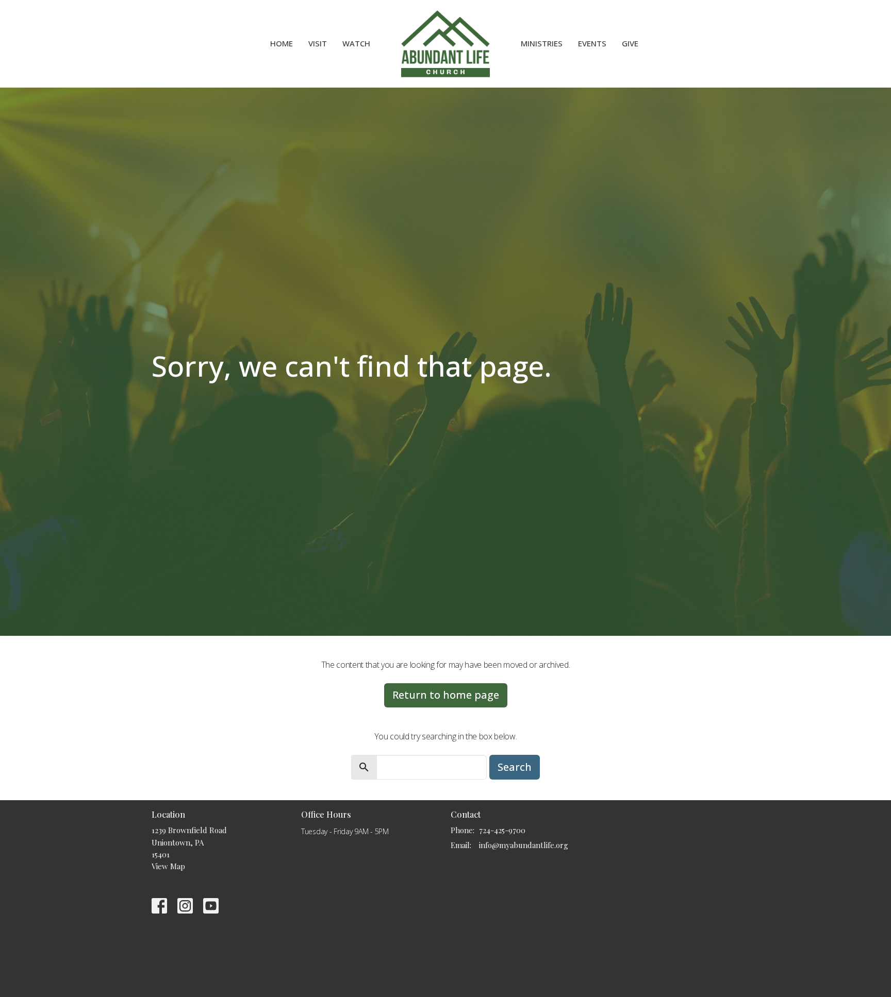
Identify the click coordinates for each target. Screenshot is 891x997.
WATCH (356, 43)
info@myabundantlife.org (523, 845)
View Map (168, 866)
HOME (281, 43)
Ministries (542, 43)
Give (630, 43)
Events (592, 43)
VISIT (317, 43)
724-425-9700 (502, 830)
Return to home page (445, 695)
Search (515, 767)
